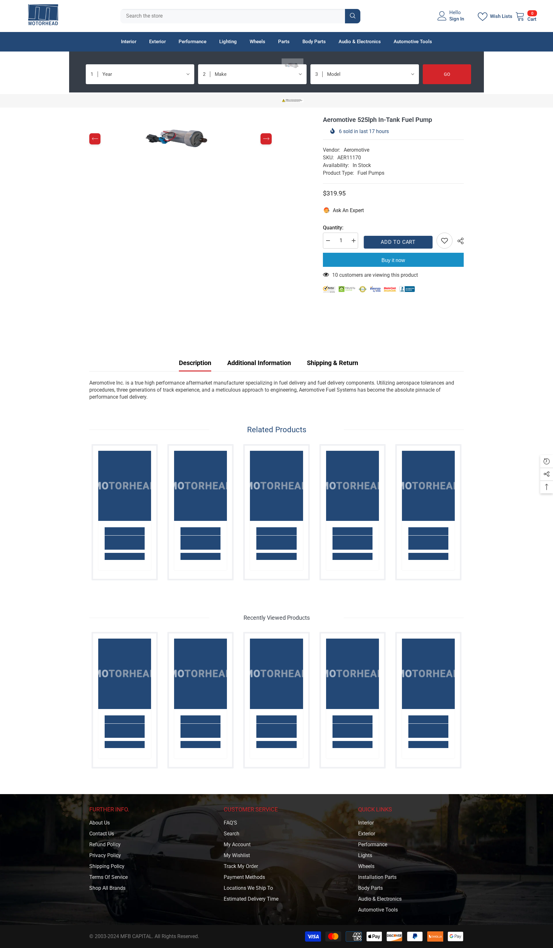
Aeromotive (356, 150)
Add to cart (397, 242)
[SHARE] (458, 241)
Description (195, 363)
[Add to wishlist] (445, 241)
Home (96, 101)
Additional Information (259, 363)
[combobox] (232, 16)
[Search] (240, 16)
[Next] (266, 139)
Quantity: (333, 228)
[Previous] (94, 139)
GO (447, 74)
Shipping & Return (332, 363)
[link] (125, 543)
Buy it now (393, 260)
